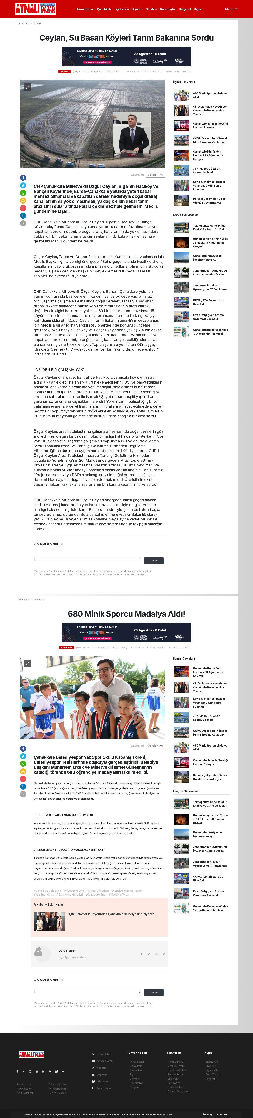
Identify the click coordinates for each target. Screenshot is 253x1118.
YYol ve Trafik (176, 1065)
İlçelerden (122, 9)
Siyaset (137, 9)
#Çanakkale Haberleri (70, 894)
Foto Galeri (104, 1054)
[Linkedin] (44, 1071)
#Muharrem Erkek (74, 890)
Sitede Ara (212, 1061)
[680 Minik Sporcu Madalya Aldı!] (92, 697)
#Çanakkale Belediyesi (47, 890)
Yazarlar (102, 1067)
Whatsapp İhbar (57, 1088)
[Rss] (51, 1071)
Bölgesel (185, 9)
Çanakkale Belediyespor (50, 783)
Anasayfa (24, 23)
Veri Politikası (25, 1092)
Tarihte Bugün (176, 1074)
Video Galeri (104, 1060)
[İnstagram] (31, 1071)
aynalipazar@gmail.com (73, 957)
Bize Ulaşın (103, 1088)
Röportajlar (168, 9)
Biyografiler (212, 1070)
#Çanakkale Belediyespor (127, 890)
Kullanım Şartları (57, 1084)
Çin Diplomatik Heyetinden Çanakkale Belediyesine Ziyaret (210, 110)
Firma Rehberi (176, 1087)
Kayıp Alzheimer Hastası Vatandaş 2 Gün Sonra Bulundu (209, 185)
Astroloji (210, 1078)
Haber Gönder (57, 1092)
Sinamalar (173, 1078)
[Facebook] (19, 1071)
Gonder (154, 560)
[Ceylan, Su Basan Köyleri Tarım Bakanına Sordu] (92, 123)
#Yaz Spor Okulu (44, 894)
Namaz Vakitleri (177, 1070)
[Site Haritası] (58, 1071)
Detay (208, 1114)
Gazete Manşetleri (178, 1091)
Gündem (151, 9)
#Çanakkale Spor (96, 894)
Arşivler (102, 1074)
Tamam (223, 1114)
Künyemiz (103, 1081)
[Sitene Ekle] (64, 1071)
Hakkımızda (24, 1084)
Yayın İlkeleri (24, 1088)
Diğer (198, 9)
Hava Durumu (176, 1061)
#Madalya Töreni (119, 894)
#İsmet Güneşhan (98, 890)
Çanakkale (104, 9)
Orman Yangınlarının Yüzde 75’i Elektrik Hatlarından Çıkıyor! (210, 242)
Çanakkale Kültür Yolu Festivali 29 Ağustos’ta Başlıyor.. (208, 155)
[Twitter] (25, 1071)
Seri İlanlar (174, 1082)
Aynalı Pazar (85, 9)
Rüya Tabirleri (214, 1074)
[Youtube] (38, 1071)
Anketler (210, 1065)
